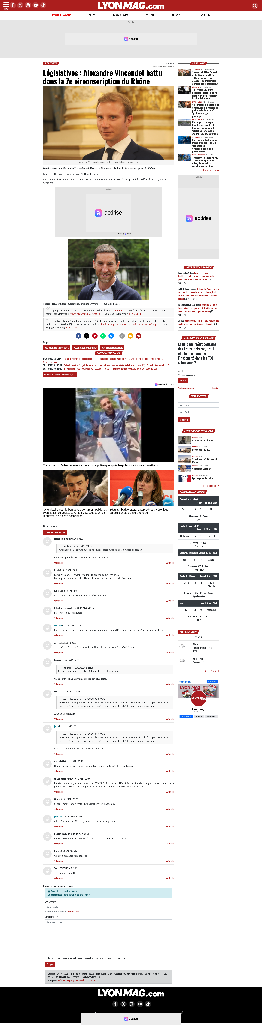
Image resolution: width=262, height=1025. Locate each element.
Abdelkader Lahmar (85, 347)
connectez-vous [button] (73, 911)
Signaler (171, 563)
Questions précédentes (186, 388)
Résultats (215, 388)
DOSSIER (195, 437)
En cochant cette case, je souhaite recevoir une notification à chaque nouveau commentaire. (86, 958)
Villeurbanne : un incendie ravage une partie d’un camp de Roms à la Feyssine (198, 322)
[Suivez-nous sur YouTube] (139, 1006)
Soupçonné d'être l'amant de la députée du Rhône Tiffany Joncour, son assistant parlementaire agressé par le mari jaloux (205, 77)
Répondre (59, 563)
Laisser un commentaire (55, 532)
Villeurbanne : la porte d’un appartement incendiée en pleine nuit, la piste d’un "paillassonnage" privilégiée (205, 110)
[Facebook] (12, 5)
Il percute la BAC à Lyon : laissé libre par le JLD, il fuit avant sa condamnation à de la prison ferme (204, 145)
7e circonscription (113, 347)
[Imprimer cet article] (122, 336)
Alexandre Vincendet (57, 347)
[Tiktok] (42, 5)
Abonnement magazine (61, 15)
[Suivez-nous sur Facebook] (198, 699)
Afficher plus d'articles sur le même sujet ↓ (59, 374)
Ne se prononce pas (188, 375)
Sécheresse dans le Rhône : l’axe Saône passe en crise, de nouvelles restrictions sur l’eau (205, 162)
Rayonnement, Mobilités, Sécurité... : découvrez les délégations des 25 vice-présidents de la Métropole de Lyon (110, 368)
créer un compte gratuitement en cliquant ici (77, 980)
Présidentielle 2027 (202, 449)
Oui (181, 366)
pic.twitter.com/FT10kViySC (144, 324)
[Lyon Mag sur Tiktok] (147, 1006)
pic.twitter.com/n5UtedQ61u (85, 313)
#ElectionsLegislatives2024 (113, 324)
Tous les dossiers (209, 485)
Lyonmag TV (205, 15)
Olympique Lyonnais (201, 468)
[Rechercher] (254, 6)
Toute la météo (210, 671)
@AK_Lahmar (118, 310)
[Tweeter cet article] (86, 336)
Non (182, 370)
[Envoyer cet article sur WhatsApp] (103, 336)
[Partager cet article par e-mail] (130, 336)
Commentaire (51, 916)
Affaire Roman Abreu (202, 440)
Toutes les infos (210, 170)
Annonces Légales (120, 15)
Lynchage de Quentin (202, 478)
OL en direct (197, 120)
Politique (150, 15)
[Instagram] (27, 5)
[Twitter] (19, 5)
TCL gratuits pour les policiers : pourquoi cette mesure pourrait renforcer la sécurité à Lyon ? (205, 94)
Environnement (198, 155)
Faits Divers (177, 15)
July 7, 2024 (135, 313)
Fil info (92, 15)
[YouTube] (35, 5)
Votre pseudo (51, 902)
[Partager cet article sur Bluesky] (111, 336)
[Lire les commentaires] (138, 336)
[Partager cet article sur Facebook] (78, 336)
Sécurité (195, 87)
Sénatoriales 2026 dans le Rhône (205, 460)
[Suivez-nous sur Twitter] (123, 1006)
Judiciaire (196, 69)
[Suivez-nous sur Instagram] (131, 1006)
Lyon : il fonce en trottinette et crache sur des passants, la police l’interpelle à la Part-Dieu (197, 276)
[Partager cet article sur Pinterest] (95, 336)
